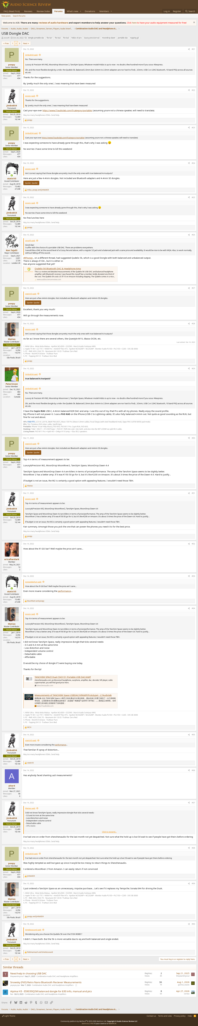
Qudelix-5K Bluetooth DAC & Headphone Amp (58, 268)
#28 (193, 323)
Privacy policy (180, 1016)
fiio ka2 (58, 38)
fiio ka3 (66, 38)
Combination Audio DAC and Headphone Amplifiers (57, 976)
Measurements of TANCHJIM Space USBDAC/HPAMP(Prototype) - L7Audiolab (73, 695)
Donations (90, 11)
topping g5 (134, 38)
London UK (16, 263)
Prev (7, 43)
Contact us (151, 1016)
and (35, 601)
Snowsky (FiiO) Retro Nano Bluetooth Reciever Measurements (45, 982)
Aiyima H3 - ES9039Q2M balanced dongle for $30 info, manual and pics (51, 991)
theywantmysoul (16, 976)
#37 (193, 802)
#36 (193, 770)
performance (64, 591)
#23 (193, 127)
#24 (193, 163)
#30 (193, 438)
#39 (193, 883)
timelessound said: (33, 929)
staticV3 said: (30, 293)
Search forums (19, 16)
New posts (6, 16)
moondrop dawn (108, 38)
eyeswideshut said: (33, 582)
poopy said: (30, 96)
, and (38, 190)
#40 (193, 924)
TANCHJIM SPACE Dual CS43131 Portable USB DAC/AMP (63, 677)
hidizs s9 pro (76, 38)
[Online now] (11, 175)
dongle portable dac (36, 38)
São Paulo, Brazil (13, 357)
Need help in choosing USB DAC (28, 973)
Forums (58, 11)
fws (11, 994)
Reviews (28, 11)
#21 (193, 49)
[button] (81, 11)
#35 (193, 734)
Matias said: (30, 808)
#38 (193, 848)
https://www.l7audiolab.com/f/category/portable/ (67, 110)
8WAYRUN (112, 1023)
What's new (72, 11)
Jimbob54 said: (31, 55)
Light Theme (9, 1016)
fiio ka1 (49, 38)
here (134, 22)
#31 (193, 493)
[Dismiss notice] (193, 22)
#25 (193, 197)
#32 (193, 544)
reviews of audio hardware (54, 22)
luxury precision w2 (92, 38)
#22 (193, 90)
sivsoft (6, 37)
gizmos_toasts (183, 984)
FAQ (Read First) (12, 11)
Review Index (43, 11)
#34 (193, 608)
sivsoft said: (30, 240)
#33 (193, 576)
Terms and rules (165, 1016)
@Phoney (28, 257)
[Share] (189, 49)
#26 (193, 235)
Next (25, 43)
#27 (193, 288)
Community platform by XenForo (84, 1021)
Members (104, 11)
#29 (193, 368)
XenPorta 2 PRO (88, 1023)
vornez (186, 993)
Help (190, 1016)
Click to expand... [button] (109, 831)
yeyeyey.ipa (15, 985)
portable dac (123, 38)
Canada (17, 397)
